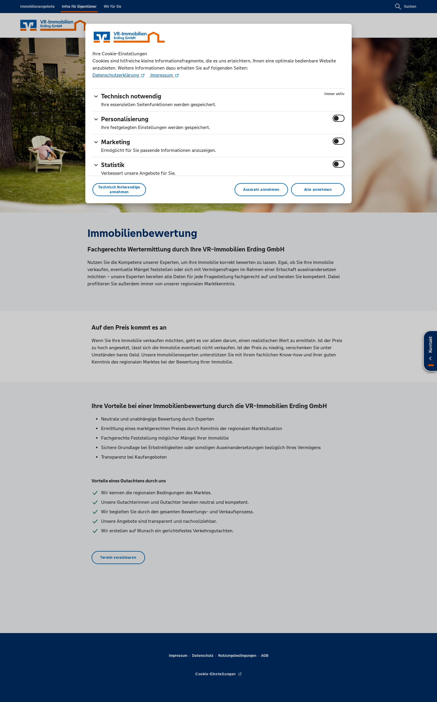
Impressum (161, 75)
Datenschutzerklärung (116, 75)
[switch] (339, 118)
